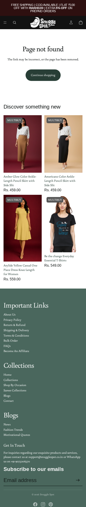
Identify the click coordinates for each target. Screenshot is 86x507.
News (7, 424)
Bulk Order (11, 340)
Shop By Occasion (15, 385)
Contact (9, 401)
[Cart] (81, 22)
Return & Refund (14, 325)
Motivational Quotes (17, 435)
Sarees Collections (15, 390)
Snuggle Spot (47, 494)
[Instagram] (43, 504)
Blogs (7, 396)
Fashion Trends (13, 430)
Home (7, 375)
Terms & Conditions (16, 335)
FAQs (7, 346)
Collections (11, 380)
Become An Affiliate (16, 351)
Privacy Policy (12, 320)
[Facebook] (35, 504)
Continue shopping (43, 75)
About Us (9, 314)
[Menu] (5, 22)
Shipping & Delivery (16, 330)
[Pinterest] (50, 504)
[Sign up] (77, 480)
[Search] (14, 22)
